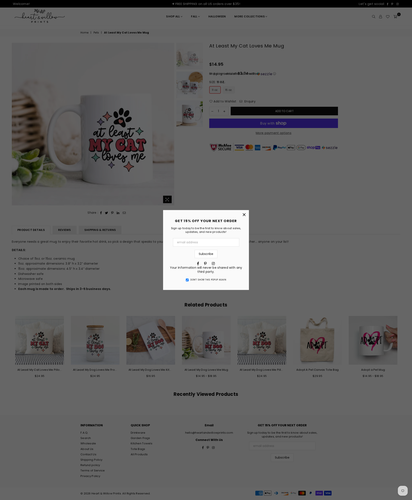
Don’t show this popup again (208, 279)
